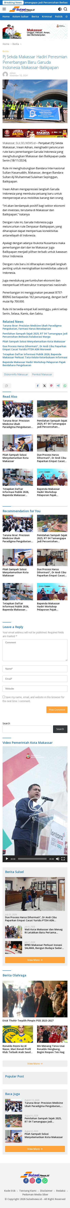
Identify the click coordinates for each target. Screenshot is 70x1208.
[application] (35, 804)
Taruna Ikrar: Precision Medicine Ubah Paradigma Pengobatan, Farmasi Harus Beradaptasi (32, 327)
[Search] (65, 9)
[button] (35, 804)
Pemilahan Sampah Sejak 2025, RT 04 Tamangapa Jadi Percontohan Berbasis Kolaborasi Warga (35, 335)
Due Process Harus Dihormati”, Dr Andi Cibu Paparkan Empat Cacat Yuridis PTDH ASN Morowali (34, 348)
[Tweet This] (44, 385)
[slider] (32, 859)
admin (12, 73)
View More (33, 960)
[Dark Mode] (60, 9)
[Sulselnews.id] (22, 9)
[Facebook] (26, 1181)
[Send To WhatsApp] (64, 385)
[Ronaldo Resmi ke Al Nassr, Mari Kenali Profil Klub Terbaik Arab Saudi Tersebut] (18, 1034)
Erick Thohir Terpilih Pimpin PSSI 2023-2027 (28, 1020)
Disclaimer (46, 1190)
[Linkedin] (38, 1181)
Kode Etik (9, 1190)
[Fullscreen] (63, 859)
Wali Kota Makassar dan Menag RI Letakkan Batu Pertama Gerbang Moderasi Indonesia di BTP (44, 931)
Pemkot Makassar (42, 374)
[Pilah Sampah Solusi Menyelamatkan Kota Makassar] (18, 443)
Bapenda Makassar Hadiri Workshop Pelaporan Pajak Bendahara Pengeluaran (34, 364)
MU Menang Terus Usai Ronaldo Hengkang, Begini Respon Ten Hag (51, 1049)
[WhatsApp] (45, 1181)
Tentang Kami (27, 1190)
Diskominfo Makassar (16, 374)
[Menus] (5, 9)
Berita (5, 51)
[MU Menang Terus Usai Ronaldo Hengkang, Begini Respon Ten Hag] (52, 1034)
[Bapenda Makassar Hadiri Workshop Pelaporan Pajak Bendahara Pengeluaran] (52, 477)
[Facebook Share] (37, 385)
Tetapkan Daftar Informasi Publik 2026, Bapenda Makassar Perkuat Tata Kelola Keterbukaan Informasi (35, 356)
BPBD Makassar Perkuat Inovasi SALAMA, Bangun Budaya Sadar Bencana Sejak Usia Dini (43, 946)
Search (6, 723)
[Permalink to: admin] (5, 74)
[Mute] (57, 859)
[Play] (7, 859)
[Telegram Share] (58, 385)
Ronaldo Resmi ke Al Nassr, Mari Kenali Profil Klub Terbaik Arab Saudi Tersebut (17, 1049)
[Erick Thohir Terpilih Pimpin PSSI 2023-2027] (35, 999)
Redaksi (60, 1190)
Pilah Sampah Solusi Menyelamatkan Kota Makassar (34, 341)
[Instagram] (32, 1181)
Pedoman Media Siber (35, 1194)
